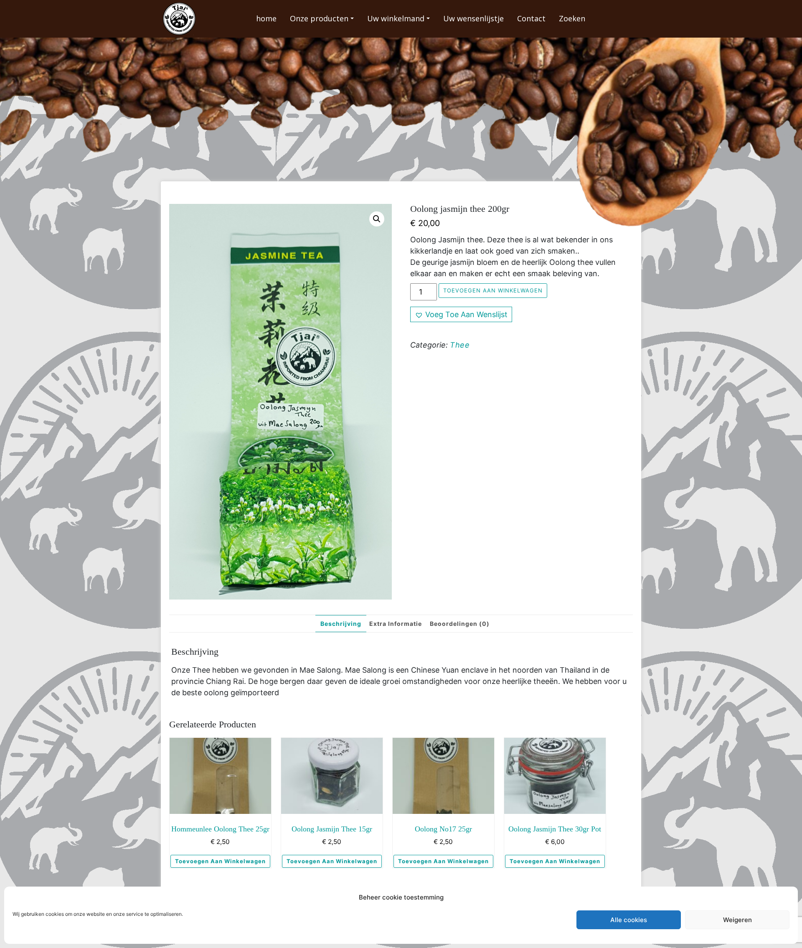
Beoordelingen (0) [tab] (460, 623)
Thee (460, 345)
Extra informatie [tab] (395, 623)
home (266, 18)
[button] (376, 218)
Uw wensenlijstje (473, 18)
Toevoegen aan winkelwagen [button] (220, 861)
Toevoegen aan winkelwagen (493, 290)
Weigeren (737, 920)
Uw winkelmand (395, 18)
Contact (531, 18)
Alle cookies (628, 920)
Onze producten (319, 18)
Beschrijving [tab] (340, 623)
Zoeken (572, 18)
